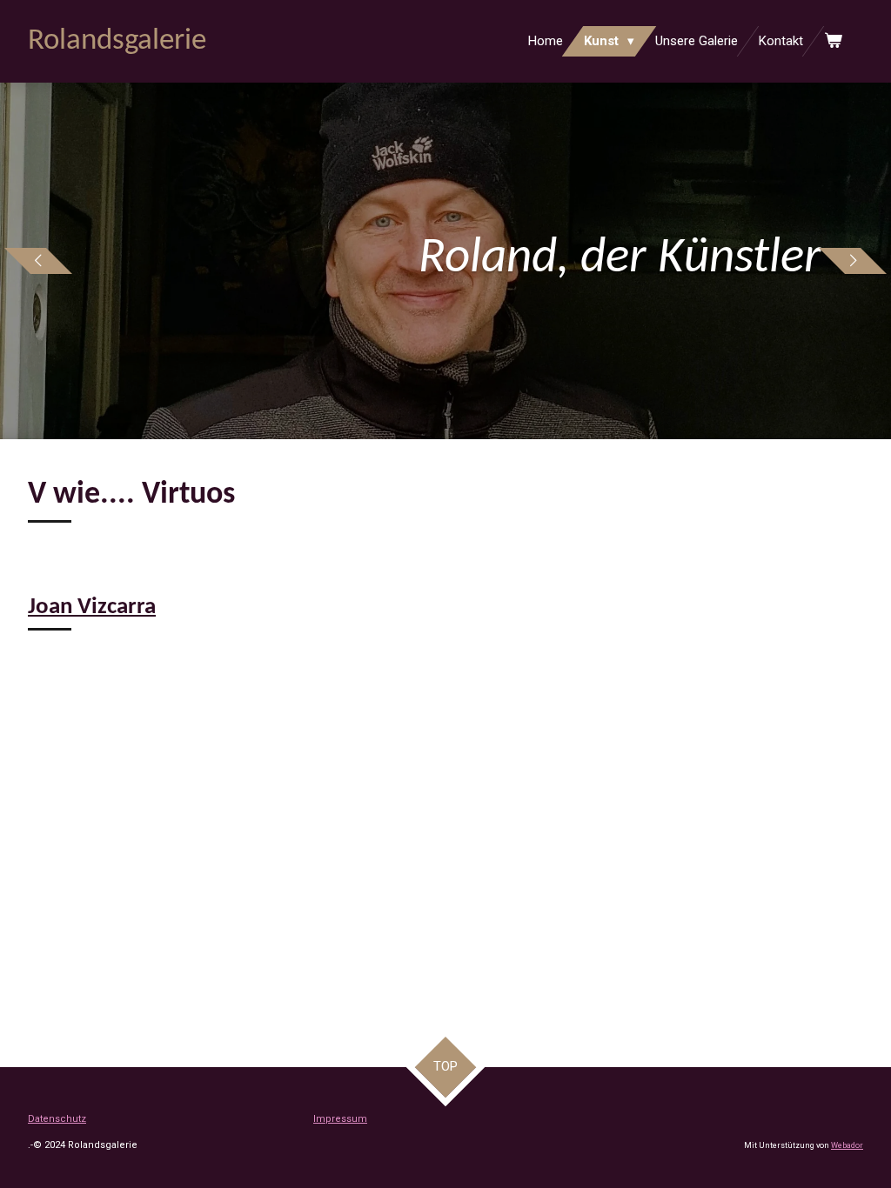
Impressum (340, 1119)
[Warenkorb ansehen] (833, 41)
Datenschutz (57, 1119)
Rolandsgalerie (117, 41)
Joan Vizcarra (92, 607)
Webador (847, 1145)
